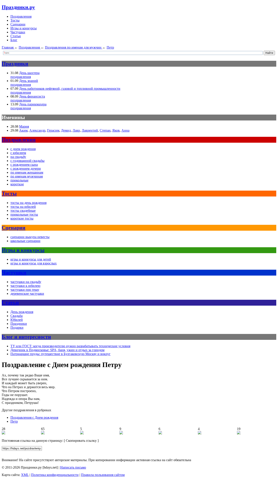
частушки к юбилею (25, 286)
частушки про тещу (24, 289)
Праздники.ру (18, 7)
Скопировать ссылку (81, 440)
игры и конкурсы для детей (30, 259)
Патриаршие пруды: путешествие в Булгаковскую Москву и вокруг (60, 354)
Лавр (76, 130)
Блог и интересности (26, 337)
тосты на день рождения (28, 203)
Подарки (16, 327)
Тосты (15, 20)
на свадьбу (18, 157)
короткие (17, 184)
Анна (125, 130)
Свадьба (16, 316)
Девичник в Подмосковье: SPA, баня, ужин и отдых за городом (57, 350)
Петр (14, 421)
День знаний (28, 81)
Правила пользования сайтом (103, 475)
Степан (105, 130)
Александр (37, 130)
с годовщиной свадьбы (27, 161)
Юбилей (16, 320)
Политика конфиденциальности (55, 475)
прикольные (19, 180)
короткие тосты (21, 218)
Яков (116, 130)
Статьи (15, 36)
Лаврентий (90, 130)
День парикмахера (32, 104)
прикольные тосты (24, 214)
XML (25, 475)
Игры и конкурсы (23, 28)
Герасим (53, 130)
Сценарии (17, 24)
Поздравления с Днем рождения (34, 417)
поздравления (20, 77)
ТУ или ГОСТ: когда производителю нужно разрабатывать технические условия (70, 346)
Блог (13, 40)
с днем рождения (23, 149)
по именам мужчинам (26, 176)
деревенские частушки (27, 293)
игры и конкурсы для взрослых (33, 263)
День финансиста (32, 96)
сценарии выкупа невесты (30, 237)
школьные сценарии (25, 241)
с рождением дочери (25, 168)
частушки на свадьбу (25, 282)
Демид (66, 130)
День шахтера (29, 73)
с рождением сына (24, 164)
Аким (23, 130)
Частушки (17, 32)
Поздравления (20, 16)
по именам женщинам (26, 172)
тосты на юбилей (23, 206)
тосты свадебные (23, 210)
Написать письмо (73, 467)
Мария (24, 126)
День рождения (21, 312)
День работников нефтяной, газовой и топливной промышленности (69, 88)
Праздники (15, 63)
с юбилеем (18, 153)
